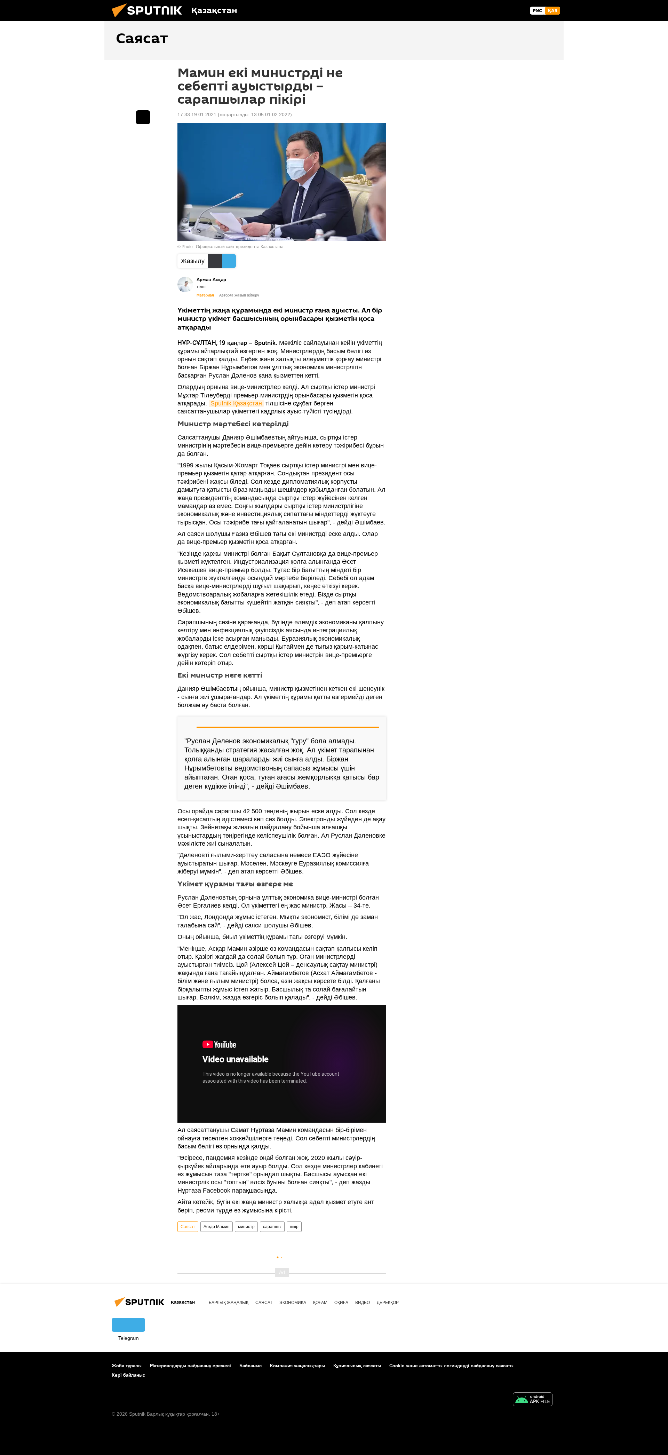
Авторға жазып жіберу (239, 295)
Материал (205, 295)
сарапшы (272, 1226)
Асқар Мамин (217, 1226)
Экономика (292, 1302)
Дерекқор (388, 1302)
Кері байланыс (128, 1375)
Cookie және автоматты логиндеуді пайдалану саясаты (451, 1365)
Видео (362, 1302)
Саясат (188, 1226)
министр (246, 1226)
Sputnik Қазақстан (236, 403)
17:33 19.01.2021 (196, 114)
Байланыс (250, 1365)
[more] (143, 117)
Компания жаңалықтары (297, 1365)
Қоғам (320, 1302)
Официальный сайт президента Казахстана (240, 246)
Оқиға (341, 1302)
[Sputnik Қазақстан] (149, 19)
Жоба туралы (127, 1365)
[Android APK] (532, 1400)
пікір (294, 1226)
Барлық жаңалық (228, 1302)
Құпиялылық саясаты (357, 1365)
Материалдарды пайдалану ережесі (190, 1365)
